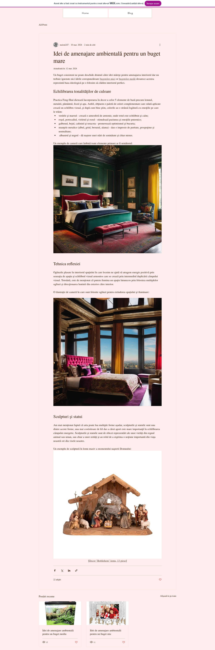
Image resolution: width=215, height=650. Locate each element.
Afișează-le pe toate (168, 596)
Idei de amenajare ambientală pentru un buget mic (105, 632)
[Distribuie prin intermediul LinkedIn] (69, 570)
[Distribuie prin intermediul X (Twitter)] (62, 570)
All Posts (43, 24)
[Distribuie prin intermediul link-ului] (76, 570)
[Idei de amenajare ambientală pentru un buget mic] (107, 613)
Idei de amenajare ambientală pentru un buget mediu (58, 632)
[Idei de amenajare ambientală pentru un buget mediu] (60, 613)
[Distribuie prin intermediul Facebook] (54, 570)
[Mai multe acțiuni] (160, 44)
